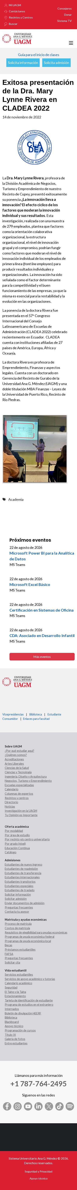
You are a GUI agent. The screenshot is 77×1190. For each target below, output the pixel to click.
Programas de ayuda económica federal (29, 936)
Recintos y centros (17, 798)
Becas (8, 945)
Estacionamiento (15, 996)
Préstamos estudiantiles (20, 949)
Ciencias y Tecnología (18, 772)
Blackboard (12, 1022)
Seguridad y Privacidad (38, 1171)
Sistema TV (64, 20)
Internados (12, 1009)
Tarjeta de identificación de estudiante (29, 1000)
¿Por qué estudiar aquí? (19, 750)
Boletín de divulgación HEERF (23, 1013)
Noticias (10, 806)
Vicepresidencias (13, 714)
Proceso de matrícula (18, 923)
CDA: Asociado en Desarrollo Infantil (42, 635)
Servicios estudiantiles (19, 974)
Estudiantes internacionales (22, 877)
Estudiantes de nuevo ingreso (23, 864)
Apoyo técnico (14, 1026)
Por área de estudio (17, 835)
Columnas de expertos (19, 793)
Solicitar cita (12, 962)
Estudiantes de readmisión (21, 868)
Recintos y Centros (21, 17)
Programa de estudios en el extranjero (29, 1004)
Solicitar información (18, 894)
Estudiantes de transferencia (23, 873)
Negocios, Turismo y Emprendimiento (28, 780)
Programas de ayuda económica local (28, 941)
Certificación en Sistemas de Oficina (41, 610)
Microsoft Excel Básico (29, 584)
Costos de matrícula (17, 928)
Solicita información (23, 62)
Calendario (11, 789)
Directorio (11, 802)
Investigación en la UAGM (21, 810)
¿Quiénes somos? (16, 755)
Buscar (13, 23)
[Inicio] (17, 38)
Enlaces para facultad (36, 718)
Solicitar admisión (16, 898)
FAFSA (9, 954)
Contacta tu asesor (17, 911)
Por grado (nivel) (15, 843)
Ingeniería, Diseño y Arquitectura (26, 776)
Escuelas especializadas (19, 785)
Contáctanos (17, 11)
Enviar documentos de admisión (24, 903)
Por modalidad (14, 830)
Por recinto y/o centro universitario (27, 839)
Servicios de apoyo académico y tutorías (30, 979)
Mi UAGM (15, 5)
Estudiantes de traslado (20, 890)
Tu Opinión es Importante (21, 815)
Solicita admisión (56, 62)
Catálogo (10, 852)
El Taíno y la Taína (15, 992)
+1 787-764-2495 (38, 1083)
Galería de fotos (15, 1039)
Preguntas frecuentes (19, 907)
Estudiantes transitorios (20, 881)
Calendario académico (18, 983)
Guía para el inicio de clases (38, 54)
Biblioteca (35, 714)
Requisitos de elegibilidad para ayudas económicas (36, 932)
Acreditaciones (14, 759)
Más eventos (42, 656)
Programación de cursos (20, 1030)
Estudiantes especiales (19, 886)
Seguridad (11, 987)
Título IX (10, 1034)
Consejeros (64, 8)
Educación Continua (17, 848)
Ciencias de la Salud (17, 767)
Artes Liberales (14, 763)
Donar (68, 14)
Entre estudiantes (16, 1043)
